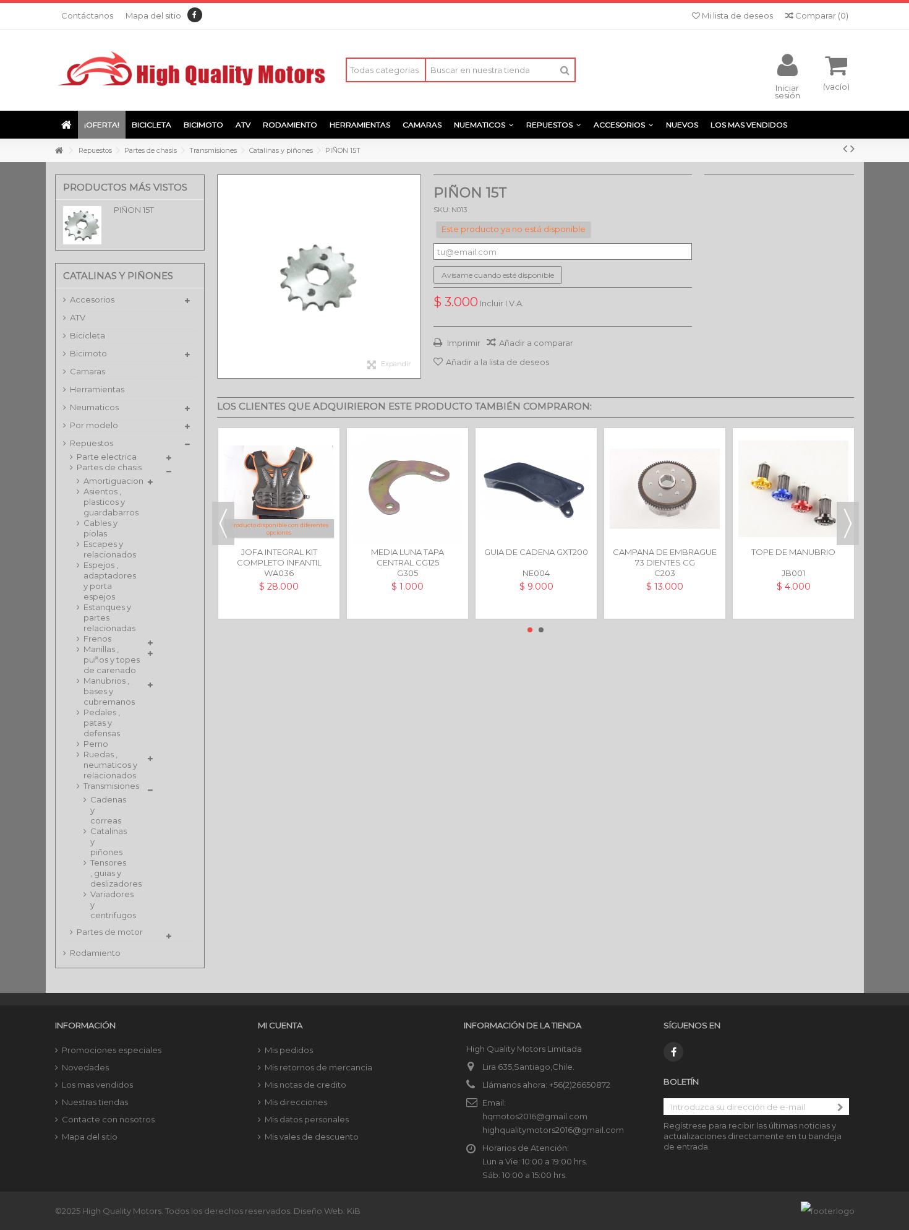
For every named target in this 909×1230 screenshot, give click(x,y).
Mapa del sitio (153, 15)
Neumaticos (94, 407)
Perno (95, 744)
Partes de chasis (109, 467)
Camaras (87, 371)
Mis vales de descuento (312, 1137)
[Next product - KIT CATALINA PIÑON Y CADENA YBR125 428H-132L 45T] (852, 148)
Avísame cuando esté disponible (498, 275)
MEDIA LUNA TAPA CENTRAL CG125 (407, 557)
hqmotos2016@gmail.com (534, 1116)
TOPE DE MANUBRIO (793, 552)
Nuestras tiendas (95, 1102)
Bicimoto (88, 353)
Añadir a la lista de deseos (497, 362)
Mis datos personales (307, 1119)
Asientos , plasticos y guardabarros (111, 501)
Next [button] (848, 523)
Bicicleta (87, 335)
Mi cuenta (280, 1025)
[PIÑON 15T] (319, 276)
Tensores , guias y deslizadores (106, 873)
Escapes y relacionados (109, 549)
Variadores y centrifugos (106, 904)
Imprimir (462, 343)
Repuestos (91, 443)
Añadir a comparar (536, 343)
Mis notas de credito (305, 1085)
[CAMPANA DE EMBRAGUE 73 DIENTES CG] (665, 489)
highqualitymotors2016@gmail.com (553, 1130)
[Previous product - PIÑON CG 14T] (845, 148)
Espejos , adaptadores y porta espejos (109, 580)
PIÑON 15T (134, 210)
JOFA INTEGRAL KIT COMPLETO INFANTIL (279, 557)
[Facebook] (194, 14)
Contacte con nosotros (108, 1119)
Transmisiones (111, 786)
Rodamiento (95, 953)
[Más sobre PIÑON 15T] (85, 225)
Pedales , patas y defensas (101, 722)
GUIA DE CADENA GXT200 (536, 552)
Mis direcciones (296, 1102)
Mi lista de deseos (736, 15)
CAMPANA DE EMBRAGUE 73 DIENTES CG (665, 557)
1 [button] (529, 629)
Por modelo (94, 425)
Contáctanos (87, 15)
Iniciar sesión (787, 91)
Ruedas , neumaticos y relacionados (110, 764)
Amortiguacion (112, 481)
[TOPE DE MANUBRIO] (793, 489)
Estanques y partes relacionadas (109, 617)
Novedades (85, 1067)
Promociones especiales (111, 1050)
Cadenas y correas (106, 809)
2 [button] (541, 629)
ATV (77, 317)
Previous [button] (223, 523)
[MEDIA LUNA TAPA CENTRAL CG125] (407, 489)
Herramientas (97, 389)
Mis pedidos (289, 1050)
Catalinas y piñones (106, 841)
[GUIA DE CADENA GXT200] (536, 489)
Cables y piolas (100, 528)
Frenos (97, 638)
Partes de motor (110, 932)
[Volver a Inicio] (58, 150)
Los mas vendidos (97, 1085)
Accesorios (92, 299)
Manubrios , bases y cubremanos (109, 691)
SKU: (441, 209)
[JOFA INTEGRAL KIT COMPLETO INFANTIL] (279, 489)
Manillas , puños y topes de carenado (111, 659)
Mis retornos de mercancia (318, 1067)
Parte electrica (107, 457)
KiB (354, 1211)
